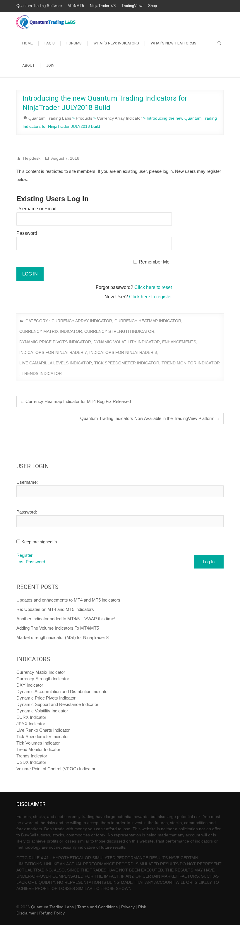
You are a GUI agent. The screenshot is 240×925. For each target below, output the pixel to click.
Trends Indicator (42, 373)
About (28, 65)
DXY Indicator (29, 685)
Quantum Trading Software (39, 6)
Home (27, 43)
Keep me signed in (39, 541)
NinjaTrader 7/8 (103, 6)
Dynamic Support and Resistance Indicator (57, 704)
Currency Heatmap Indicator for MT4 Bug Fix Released (75, 401)
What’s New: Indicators (116, 43)
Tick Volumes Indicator (38, 742)
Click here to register (150, 296)
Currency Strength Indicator (119, 331)
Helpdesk (31, 158)
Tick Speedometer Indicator (126, 363)
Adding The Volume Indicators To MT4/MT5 (57, 628)
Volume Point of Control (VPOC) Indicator (55, 768)
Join (50, 65)
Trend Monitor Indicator (191, 363)
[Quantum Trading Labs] (46, 19)
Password (26, 233)
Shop (152, 6)
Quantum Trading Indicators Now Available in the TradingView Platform (150, 418)
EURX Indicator (31, 717)
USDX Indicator (31, 762)
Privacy (128, 907)
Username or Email (36, 208)
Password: (26, 511)
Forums (74, 43)
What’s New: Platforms (173, 43)
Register (24, 555)
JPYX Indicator (30, 723)
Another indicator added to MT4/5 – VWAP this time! (65, 618)
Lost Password (30, 561)
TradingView (131, 6)
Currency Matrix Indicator (50, 331)
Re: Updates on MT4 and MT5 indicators (55, 609)
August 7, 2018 (64, 158)
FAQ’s (49, 43)
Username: (27, 482)
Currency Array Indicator (82, 320)
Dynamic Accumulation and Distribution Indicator (62, 691)
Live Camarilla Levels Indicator (55, 363)
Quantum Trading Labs (52, 907)
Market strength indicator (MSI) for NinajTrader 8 (62, 637)
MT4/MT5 (76, 6)
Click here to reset (153, 287)
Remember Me (154, 261)
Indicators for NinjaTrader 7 (53, 352)
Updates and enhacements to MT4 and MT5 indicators (68, 599)
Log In (209, 561)
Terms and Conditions (97, 907)
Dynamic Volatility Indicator (126, 342)
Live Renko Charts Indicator (43, 730)
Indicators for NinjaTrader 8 (123, 352)
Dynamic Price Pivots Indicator (55, 342)
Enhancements (179, 342)
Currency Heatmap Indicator (147, 320)
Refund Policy (52, 913)
